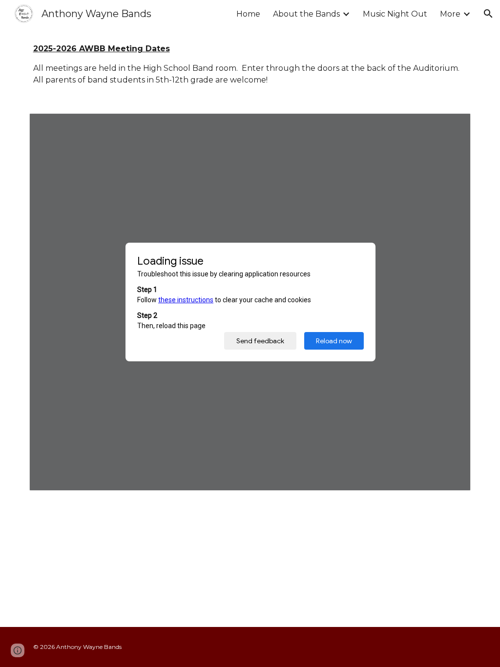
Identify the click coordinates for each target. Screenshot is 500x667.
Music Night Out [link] (395, 14)
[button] (488, 13)
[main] (250, 64)
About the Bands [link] (306, 14)
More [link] (450, 14)
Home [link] (248, 14)
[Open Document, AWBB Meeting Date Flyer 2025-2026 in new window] (452, 126)
